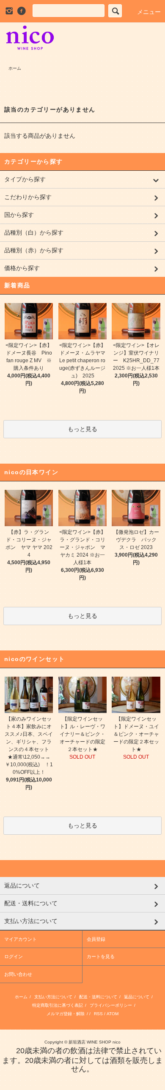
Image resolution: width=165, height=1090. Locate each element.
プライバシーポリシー (111, 1005)
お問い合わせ (18, 974)
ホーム (14, 68)
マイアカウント (20, 939)
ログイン (13, 956)
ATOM (112, 1013)
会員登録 (96, 939)
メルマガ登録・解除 (66, 1013)
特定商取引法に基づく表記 (57, 1005)
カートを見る (101, 956)
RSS (98, 1013)
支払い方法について (53, 996)
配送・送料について (98, 996)
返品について (136, 996)
